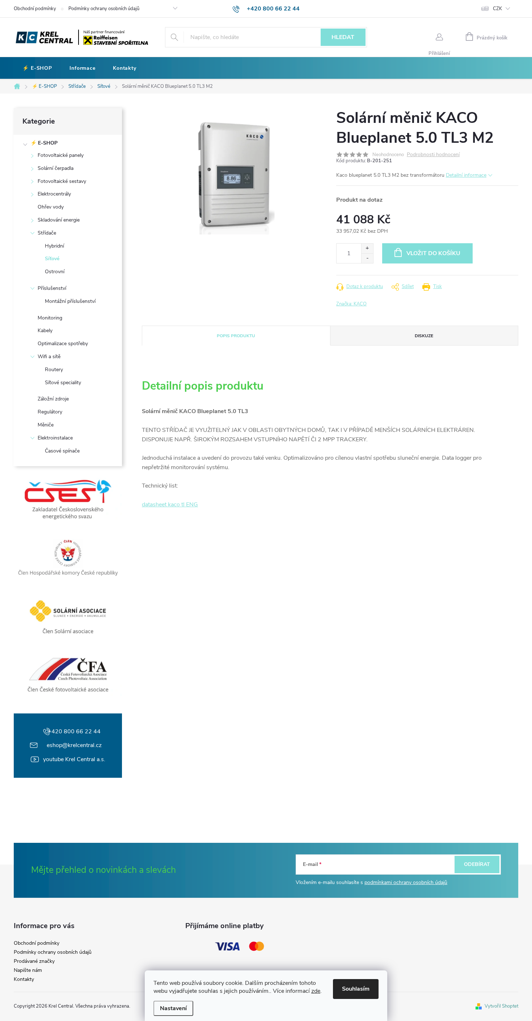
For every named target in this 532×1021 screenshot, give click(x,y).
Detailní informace (466, 175)
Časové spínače (62, 450)
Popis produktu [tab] (236, 336)
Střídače (47, 232)
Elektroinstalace (55, 437)
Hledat (343, 37)
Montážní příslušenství (70, 301)
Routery (54, 369)
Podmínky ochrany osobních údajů (103, 8)
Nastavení (173, 1008)
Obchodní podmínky (35, 8)
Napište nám (28, 970)
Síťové (52, 258)
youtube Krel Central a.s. (74, 759)
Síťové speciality (63, 382)
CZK (497, 8)
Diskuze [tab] (424, 336)
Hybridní (54, 246)
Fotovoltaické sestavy (62, 181)
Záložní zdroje (53, 398)
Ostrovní (54, 271)
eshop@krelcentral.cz (74, 745)
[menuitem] (37, 68)
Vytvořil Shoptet (501, 1006)
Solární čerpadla (55, 168)
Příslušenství (52, 288)
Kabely (45, 330)
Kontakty (24, 979)
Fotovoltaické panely (61, 155)
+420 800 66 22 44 (74, 731)
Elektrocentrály (54, 193)
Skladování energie (59, 219)
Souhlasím (356, 989)
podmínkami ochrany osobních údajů (405, 882)
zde (315, 991)
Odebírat (477, 864)
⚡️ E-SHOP (44, 143)
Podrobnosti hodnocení (433, 155)
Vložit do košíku (433, 253)
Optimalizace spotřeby (63, 343)
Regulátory (50, 411)
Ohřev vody (51, 206)
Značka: (351, 304)
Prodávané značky (34, 961)
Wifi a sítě (49, 356)
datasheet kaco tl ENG (170, 505)
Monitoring (50, 317)
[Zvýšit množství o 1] (367, 248)
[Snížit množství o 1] (367, 258)
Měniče (46, 424)
